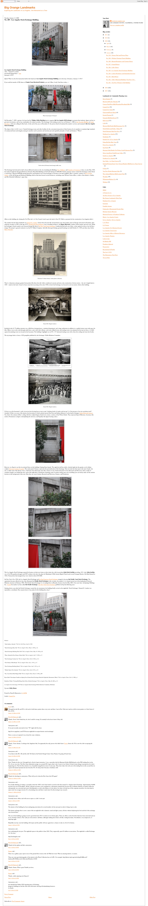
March (108, 46)
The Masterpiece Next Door (110, 255)
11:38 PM (24, 693)
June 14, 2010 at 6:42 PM (13, 869)
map (20, 73)
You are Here (106, 257)
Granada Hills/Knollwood (109, 118)
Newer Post (7, 897)
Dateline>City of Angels (109, 201)
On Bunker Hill (107, 241)
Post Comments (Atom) (18, 901)
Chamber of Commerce (74, 170)
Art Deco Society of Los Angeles (112, 195)
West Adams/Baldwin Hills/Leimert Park (114, 174)
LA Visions (106, 225)
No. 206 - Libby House (112, 67)
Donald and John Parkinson (36, 224)
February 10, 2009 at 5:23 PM (14, 778)
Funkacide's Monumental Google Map (113, 209)
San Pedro (105, 147)
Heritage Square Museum (109, 211)
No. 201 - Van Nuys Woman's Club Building (118, 82)
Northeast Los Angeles (109, 134)
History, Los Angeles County (110, 217)
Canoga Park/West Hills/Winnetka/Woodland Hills (116, 104)
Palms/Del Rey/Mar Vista (109, 142)
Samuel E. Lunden (32, 222)
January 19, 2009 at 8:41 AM (14, 747)
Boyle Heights (106, 99)
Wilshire (105, 182)
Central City (12, 696)
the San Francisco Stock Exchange (48, 579)
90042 (104, 190)
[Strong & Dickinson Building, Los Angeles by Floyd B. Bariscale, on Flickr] (50, 214)
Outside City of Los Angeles (110, 139)
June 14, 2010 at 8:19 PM (13, 878)
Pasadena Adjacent (108, 244)
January (108, 53)
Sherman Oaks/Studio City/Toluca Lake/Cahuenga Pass (118, 150)
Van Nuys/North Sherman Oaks (111, 171)
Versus (66, 743)
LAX (104, 123)
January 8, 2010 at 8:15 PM (14, 825)
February (109, 50)
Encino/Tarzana (107, 115)
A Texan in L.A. (107, 193)
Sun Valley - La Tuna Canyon (111, 161)
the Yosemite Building (82, 122)
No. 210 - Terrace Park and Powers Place (117, 55)
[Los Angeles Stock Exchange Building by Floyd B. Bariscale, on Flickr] (50, 65)
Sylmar (105, 168)
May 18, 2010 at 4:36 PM (13, 839)
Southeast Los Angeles (109, 158)
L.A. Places (106, 222)
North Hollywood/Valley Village (111, 129)
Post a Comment (8, 894)
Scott (9, 706)
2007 (106, 91)
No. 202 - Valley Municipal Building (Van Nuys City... (120, 79)
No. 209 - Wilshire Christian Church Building (118, 58)
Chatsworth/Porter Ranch (109, 112)
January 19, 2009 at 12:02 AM (14, 737)
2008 (106, 88)
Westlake (105, 176)
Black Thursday (8, 229)
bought (9, 584)
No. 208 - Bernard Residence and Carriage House (119, 61)
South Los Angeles (108, 156)
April (108, 43)
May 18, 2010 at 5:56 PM (13, 847)
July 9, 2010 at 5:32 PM (13, 890)
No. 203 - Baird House (112, 76)
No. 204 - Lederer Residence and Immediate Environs (120, 73)
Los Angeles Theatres (109, 236)
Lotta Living (106, 239)
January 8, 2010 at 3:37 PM (14, 800)
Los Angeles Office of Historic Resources (114, 233)
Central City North (108, 110)
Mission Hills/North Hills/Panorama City (113, 126)
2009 (106, 41)
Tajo (58, 170)
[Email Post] (27, 693)
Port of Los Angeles (108, 145)
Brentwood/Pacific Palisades (110, 101)
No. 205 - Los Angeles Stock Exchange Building (21, 19)
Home (50, 897)
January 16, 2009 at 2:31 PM (14, 721)
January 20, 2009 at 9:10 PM (14, 756)
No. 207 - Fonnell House (113, 64)
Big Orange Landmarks (19, 7)
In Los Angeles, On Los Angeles (111, 220)
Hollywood (106, 120)
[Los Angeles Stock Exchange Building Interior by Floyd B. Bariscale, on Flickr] (50, 321)
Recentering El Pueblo (109, 249)
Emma (10, 851)
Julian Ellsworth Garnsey (86, 413)
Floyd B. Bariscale (13, 717)
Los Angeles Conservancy (110, 230)
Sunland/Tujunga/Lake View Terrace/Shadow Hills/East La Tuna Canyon (122, 164)
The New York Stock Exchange (46, 584)
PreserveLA (106, 247)
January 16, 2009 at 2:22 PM (14, 713)
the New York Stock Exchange (47, 226)
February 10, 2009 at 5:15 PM (14, 770)
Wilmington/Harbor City (109, 179)
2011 (106, 35)
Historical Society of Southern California (114, 214)
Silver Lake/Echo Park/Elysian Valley (113, 153)
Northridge (106, 137)
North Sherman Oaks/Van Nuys (111, 131)
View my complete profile (117, 25)
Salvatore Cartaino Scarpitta (16, 469)
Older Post (92, 897)
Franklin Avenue (107, 206)
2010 (106, 38)
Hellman (62, 170)
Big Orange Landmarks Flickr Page (112, 198)
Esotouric (105, 203)
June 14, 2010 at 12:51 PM (13, 861)
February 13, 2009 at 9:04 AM (14, 792)
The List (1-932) (107, 252)
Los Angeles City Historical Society (112, 228)
